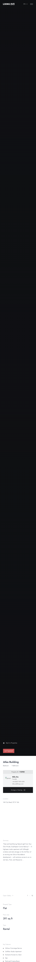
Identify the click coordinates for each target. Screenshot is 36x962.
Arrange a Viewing (16, 790)
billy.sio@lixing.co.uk (17, 784)
